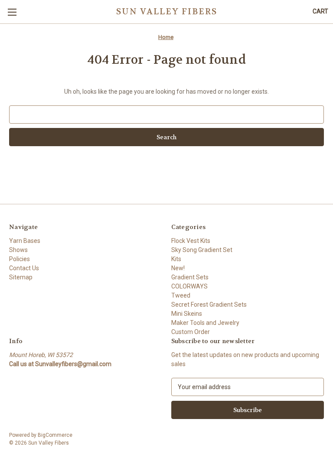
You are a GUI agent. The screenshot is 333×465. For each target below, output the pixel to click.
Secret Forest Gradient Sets (209, 304)
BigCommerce (55, 435)
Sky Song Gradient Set (201, 249)
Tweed (180, 295)
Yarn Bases (24, 240)
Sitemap (21, 277)
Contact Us (24, 268)
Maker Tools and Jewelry (205, 322)
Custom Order (190, 331)
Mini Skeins (186, 313)
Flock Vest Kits (190, 240)
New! (178, 268)
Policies (19, 258)
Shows (18, 249)
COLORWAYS (189, 286)
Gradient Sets (190, 277)
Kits (176, 258)
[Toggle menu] (12, 12)
